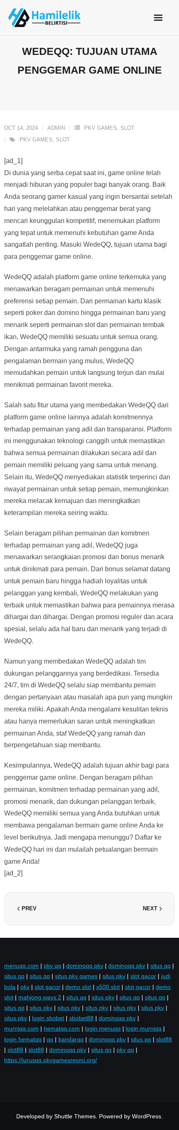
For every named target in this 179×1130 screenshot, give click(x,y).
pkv (25, 987)
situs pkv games (76, 976)
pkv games (36, 139)
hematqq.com (62, 1028)
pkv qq (52, 965)
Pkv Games (100, 128)
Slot (127, 128)
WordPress (146, 1116)
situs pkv (113, 976)
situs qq (160, 965)
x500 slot (108, 987)
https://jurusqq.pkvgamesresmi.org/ (50, 1060)
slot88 (164, 1039)
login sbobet (48, 1018)
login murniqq (144, 1028)
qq (50, 1039)
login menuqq (103, 1028)
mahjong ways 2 (39, 997)
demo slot (78, 987)
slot (63, 139)
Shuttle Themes (75, 1116)
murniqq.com (21, 1028)
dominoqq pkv (84, 965)
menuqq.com (21, 965)
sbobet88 (81, 1018)
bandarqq (71, 1039)
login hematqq (23, 1039)
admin (56, 128)
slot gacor (143, 976)
